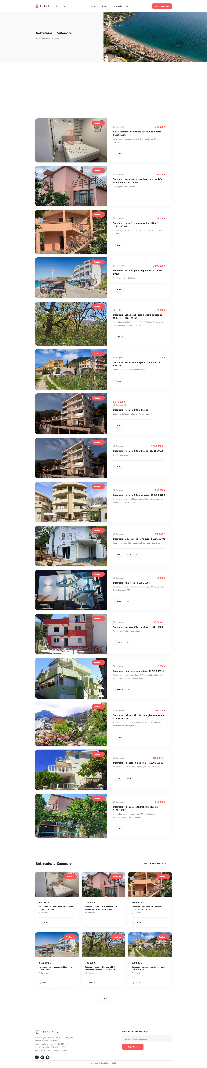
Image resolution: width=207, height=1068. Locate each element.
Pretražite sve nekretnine (155, 114)
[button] (129, 6)
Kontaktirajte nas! (162, 6)
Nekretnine (105, 6)
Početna (94, 6)
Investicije (118, 6)
